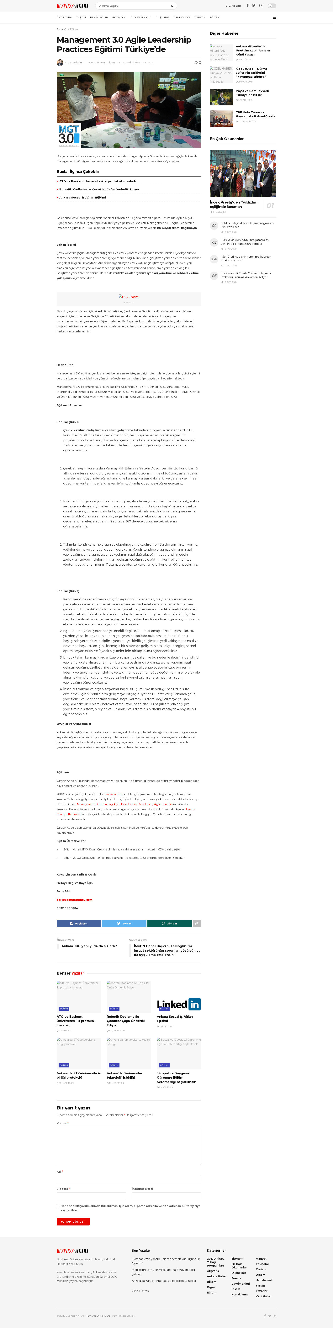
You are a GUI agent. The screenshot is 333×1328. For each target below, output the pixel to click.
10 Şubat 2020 (116, 1030)
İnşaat (235, 1289)
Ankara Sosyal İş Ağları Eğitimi (82, 197)
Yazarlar (261, 1291)
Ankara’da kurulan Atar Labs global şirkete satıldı (164, 1281)
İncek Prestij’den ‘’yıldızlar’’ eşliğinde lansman (234, 204)
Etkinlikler (99, 17)
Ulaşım (260, 1275)
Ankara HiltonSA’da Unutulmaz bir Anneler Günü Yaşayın (253, 50)
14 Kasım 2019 (116, 1083)
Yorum (63, 1123)
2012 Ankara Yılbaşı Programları (216, 1262)
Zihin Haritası (140, 1291)
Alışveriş (163, 17)
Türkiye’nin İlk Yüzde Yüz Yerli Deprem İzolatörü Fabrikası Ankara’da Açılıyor (246, 275)
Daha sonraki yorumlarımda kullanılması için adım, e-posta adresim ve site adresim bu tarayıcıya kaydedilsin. (130, 1208)
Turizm (199, 17)
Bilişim (211, 1281)
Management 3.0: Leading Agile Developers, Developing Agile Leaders (124, 804)
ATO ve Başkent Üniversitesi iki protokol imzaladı (97, 181)
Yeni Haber (264, 1296)
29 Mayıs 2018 (245, 81)
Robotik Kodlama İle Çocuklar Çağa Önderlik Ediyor (99, 189)
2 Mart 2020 (65, 1030)
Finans (236, 1278)
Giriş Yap (234, 6)
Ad (60, 1171)
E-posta (64, 1189)
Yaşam (81, 17)
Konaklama (239, 1294)
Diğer (211, 1287)
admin (77, 62)
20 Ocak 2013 (97, 62)
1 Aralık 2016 (245, 100)
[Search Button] (173, 6)
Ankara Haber (217, 1276)
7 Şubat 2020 (166, 1026)
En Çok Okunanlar (239, 1265)
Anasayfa (64, 17)
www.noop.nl (113, 794)
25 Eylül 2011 (245, 59)
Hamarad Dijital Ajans (98, 1315)
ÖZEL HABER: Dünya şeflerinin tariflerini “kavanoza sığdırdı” (251, 72)
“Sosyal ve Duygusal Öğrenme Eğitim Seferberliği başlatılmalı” (177, 1077)
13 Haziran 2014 (247, 121)
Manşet (261, 1258)
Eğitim (214, 17)
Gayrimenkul (141, 17)
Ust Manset (264, 1280)
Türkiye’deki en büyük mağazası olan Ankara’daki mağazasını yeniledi (245, 242)
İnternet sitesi (142, 1189)
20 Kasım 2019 (66, 1083)
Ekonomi (119, 17)
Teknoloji (182, 17)
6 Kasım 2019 (166, 1087)
